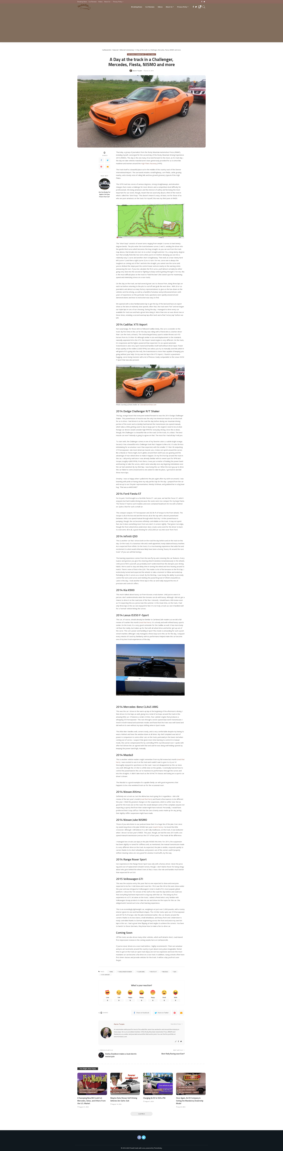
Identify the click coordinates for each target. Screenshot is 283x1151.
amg (111, 972)
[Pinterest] (101, 166)
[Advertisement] (141, 26)
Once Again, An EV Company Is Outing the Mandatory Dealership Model (189, 1101)
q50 (175, 972)
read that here (145, 622)
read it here (157, 827)
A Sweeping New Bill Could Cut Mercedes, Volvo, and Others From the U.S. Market (91, 1101)
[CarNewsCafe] (84, 7)
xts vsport (106, 974)
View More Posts (176, 1024)
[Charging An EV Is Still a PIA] (158, 1084)
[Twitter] (204, 2)
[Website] (175, 1041)
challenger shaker (125, 972)
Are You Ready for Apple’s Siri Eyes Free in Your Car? (104, 194)
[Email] (107, 166)
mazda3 (165, 972)
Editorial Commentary (136, 54)
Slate (196, 1092)
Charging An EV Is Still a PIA (154, 1098)
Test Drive (151, 54)
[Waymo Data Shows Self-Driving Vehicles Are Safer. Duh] (125, 1084)
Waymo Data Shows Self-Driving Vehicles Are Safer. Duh (123, 1099)
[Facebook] (202, 2)
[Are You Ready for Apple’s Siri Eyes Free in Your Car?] (104, 184)
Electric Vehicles (152, 1092)
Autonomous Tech (119, 1090)
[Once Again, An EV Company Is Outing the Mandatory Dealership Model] (191, 1084)
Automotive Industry (88, 1090)
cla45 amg (141, 972)
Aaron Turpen (137, 70)
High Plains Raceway (149, 163)
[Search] (204, 7)
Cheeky (100, 1090)
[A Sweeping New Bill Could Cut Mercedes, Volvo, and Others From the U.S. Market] (92, 1084)
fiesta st (153, 972)
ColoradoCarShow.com (148, 404)
